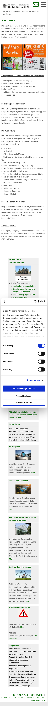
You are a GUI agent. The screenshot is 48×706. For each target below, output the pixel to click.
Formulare (23, 660)
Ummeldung (27, 683)
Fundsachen (14, 663)
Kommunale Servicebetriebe (21, 672)
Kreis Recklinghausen (18, 674)
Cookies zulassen (24, 402)
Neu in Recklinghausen (18, 429)
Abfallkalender (15, 649)
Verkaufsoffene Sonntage (19, 686)
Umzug (12, 434)
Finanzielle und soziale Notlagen (22, 440)
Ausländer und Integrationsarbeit (22, 652)
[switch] (41, 354)
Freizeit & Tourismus (20, 11)
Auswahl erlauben (24, 396)
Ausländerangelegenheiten (24, 286)
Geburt (20, 432)
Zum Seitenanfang (20, 695)
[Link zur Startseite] (16, 7)
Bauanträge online (16, 657)
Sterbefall (29, 432)
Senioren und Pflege (27, 437)
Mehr (33, 473)
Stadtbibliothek (15, 683)
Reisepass (30, 680)
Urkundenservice (20, 298)
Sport (34, 11)
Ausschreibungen (16, 654)
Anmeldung (26, 649)
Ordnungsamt (14, 677)
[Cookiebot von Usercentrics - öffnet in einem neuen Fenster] (34, 301)
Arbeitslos (13, 437)
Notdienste (31, 674)
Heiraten (12, 432)
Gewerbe (20, 434)
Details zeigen (33, 380)
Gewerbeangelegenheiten (24, 295)
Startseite (6, 11)
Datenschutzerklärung (24, 698)
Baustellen (29, 657)
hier (21, 627)
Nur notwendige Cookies (24, 388)
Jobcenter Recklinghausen (20, 666)
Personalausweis (28, 677)
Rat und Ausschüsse (17, 680)
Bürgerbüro (14, 660)
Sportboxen (7, 14)
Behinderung (30, 434)
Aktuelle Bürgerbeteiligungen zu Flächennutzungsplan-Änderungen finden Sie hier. (23, 415)
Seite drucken (37, 695)
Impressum (5, 698)
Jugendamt (13, 669)
